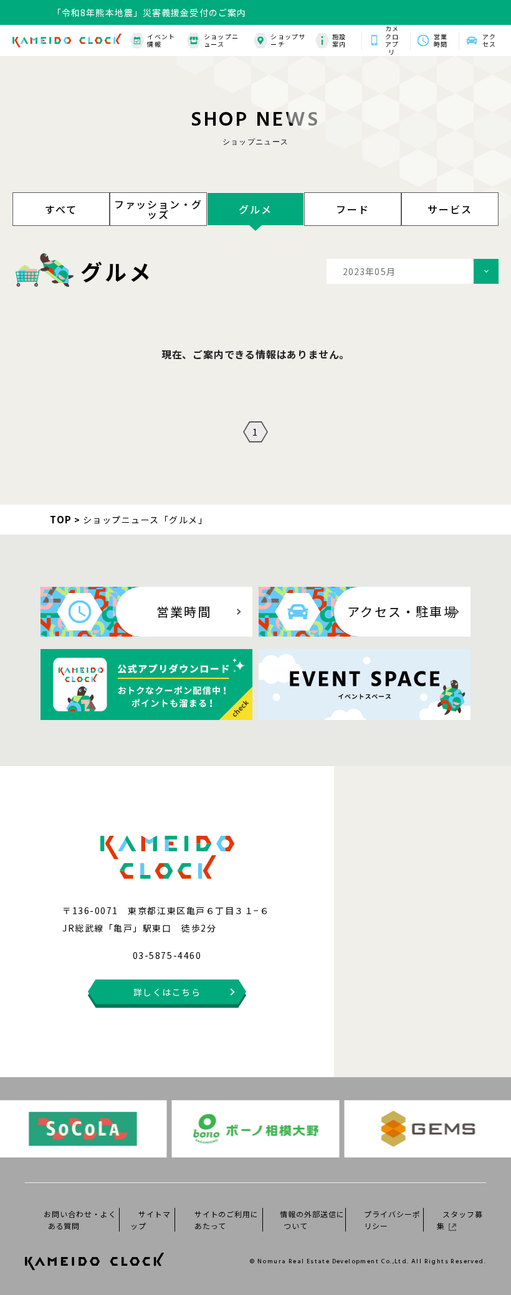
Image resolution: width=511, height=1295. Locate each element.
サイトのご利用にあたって (226, 1220)
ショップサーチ (287, 41)
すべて (61, 209)
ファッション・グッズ (158, 209)
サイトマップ (150, 1220)
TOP (61, 519)
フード (352, 209)
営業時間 (440, 40)
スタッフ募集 (460, 1220)
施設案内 (339, 41)
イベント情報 (160, 41)
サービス (449, 209)
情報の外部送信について (312, 1220)
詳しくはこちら (167, 992)
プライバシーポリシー (392, 1220)
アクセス (489, 40)
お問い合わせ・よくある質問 (80, 1220)
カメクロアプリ (392, 40)
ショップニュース (221, 41)
